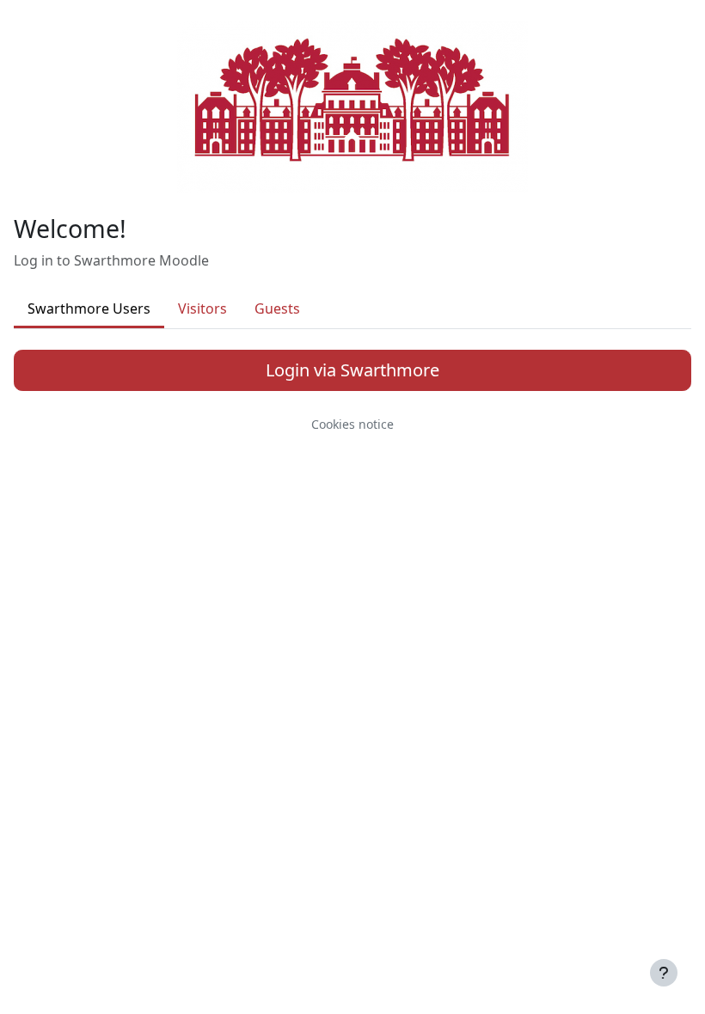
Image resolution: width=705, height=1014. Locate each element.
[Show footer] (663, 973)
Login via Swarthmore (352, 370)
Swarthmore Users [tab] (89, 308)
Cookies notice (352, 424)
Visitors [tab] (202, 308)
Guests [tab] (277, 308)
